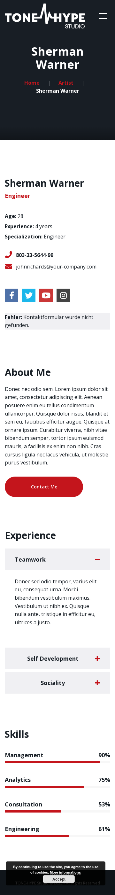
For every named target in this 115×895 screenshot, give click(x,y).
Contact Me (44, 487)
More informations (65, 872)
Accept (58, 879)
